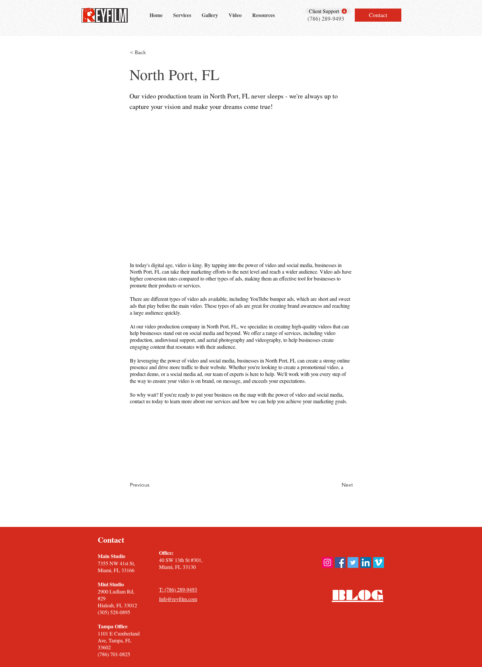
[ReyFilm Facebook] (340, 562)
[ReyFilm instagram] (327, 562)
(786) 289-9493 (326, 18)
